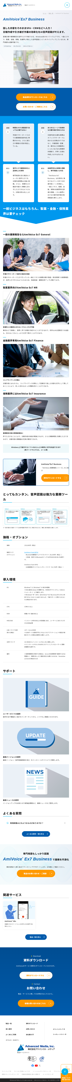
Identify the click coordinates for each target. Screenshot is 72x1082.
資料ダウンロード (32, 1023)
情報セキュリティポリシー (9, 1074)
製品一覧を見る (35, 937)
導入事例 (9, 1029)
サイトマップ (5, 1071)
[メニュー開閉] (67, 5)
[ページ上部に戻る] (65, 1071)
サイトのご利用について (21, 1071)
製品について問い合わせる (66, 1078)
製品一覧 (51, 13)
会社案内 (29, 1034)
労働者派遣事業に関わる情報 (30, 1074)
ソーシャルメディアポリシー (41, 1071)
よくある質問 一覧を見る (35, 834)
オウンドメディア (58, 1029)
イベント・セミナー (12, 1040)
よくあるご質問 (11, 1034)
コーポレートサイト (59, 1034)
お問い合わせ (30, 1029)
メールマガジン (47, 1074)
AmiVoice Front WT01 (31, 552)
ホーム (44, 13)
